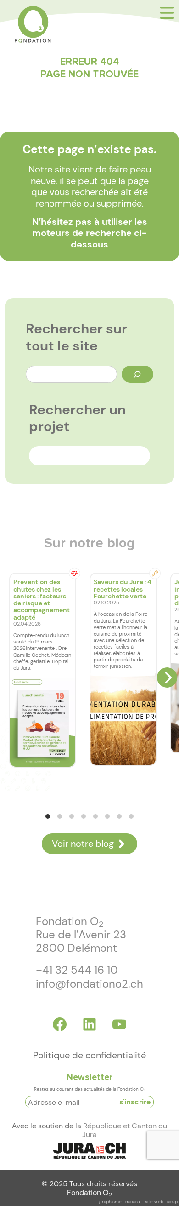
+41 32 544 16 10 (77, 970)
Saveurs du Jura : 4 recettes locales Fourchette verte (122, 589)
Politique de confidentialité (89, 1055)
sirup (172, 1202)
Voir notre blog (83, 844)
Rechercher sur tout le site (76, 337)
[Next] (167, 677)
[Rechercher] (137, 374)
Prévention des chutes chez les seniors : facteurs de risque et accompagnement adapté (41, 599)
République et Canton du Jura (124, 1130)
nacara (132, 1202)
